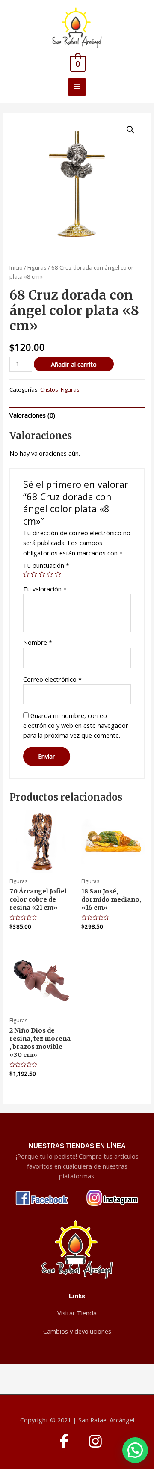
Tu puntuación (46, 565)
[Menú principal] (77, 87)
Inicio (16, 267)
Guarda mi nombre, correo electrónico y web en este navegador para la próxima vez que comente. (75, 725)
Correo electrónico (52, 679)
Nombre (37, 642)
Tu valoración (45, 589)
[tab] (76, 415)
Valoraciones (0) (32, 415)
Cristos (49, 389)
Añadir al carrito (74, 364)
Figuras (37, 267)
